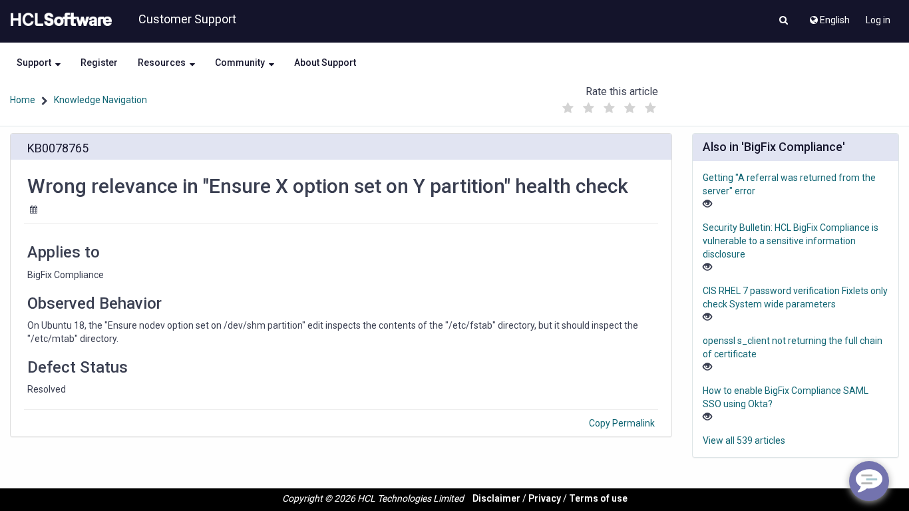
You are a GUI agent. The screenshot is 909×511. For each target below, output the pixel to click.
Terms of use (598, 498)
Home (22, 99)
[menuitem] (829, 16)
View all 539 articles (744, 440)
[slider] (609, 104)
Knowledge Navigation (100, 99)
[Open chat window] (869, 481)
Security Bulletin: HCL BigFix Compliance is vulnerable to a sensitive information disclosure (790, 240)
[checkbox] (568, 108)
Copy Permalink (622, 423)
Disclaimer (496, 498)
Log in (878, 20)
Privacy (544, 498)
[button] (783, 21)
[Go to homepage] (58, 20)
